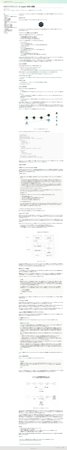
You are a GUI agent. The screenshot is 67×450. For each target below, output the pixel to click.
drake (33, 29)
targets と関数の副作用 (8, 30)
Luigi (23, 55)
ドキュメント (40, 161)
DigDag (26, 50)
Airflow (23, 50)
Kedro (25, 55)
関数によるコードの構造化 (8, 25)
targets (28, 13)
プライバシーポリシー (58, 447)
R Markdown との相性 (8, 26)
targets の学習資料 (7, 18)
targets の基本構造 (7, 19)
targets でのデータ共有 (8, 24)
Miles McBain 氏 (31, 170)
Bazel (28, 45)
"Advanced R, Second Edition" (42, 319)
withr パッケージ (23, 412)
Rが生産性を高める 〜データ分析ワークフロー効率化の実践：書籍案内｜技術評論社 (34, 82)
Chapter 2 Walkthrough (33, 68)
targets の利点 (6, 20)
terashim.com (34, 448)
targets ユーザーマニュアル (23, 358)
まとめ (5, 31)
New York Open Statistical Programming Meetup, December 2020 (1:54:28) (50, 70)
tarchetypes (37, 302)
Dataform (29, 50)
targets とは (6, 15)
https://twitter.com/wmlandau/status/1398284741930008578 (30, 444)
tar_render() (60, 302)
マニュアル (35, 161)
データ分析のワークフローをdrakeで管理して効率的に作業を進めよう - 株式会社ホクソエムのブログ (37, 73)
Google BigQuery (27, 219)
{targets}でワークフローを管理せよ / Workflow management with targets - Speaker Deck (35, 77)
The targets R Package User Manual (34, 67)
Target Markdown (27, 308)
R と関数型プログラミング (8, 29)
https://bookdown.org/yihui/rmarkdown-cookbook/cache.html (30, 440)
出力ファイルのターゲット (54, 363)
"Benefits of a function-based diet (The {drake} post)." (48, 170)
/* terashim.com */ (8, 1)
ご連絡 (63, 447)
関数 (50, 95)
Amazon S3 (42, 219)
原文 (21, 293)
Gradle (26, 45)
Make (37, 19)
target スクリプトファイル (44, 91)
